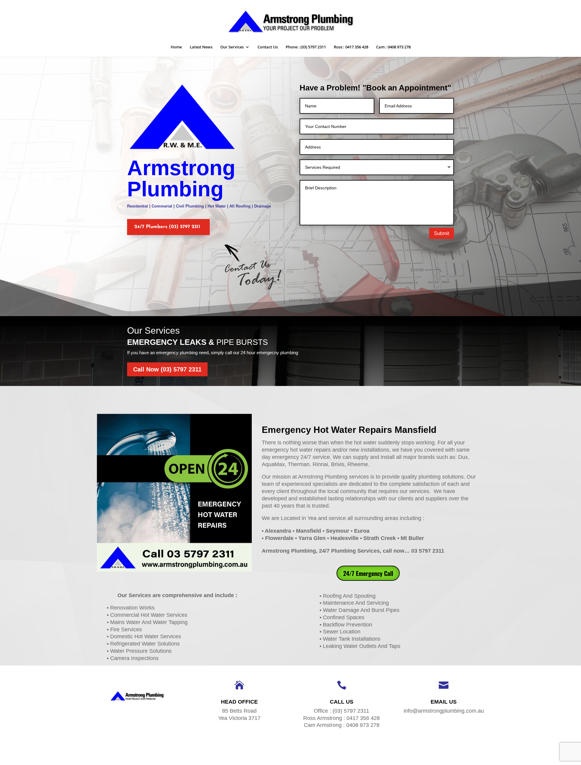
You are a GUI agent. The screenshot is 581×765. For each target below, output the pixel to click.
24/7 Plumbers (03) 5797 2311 (167, 226)
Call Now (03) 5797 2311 (167, 369)
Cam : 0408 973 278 (393, 47)
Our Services (232, 47)
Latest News (201, 47)
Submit (441, 233)
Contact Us (268, 47)
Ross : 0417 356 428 (351, 47)
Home (176, 47)
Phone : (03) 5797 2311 (306, 47)
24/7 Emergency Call (368, 573)
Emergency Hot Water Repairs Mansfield (349, 430)
